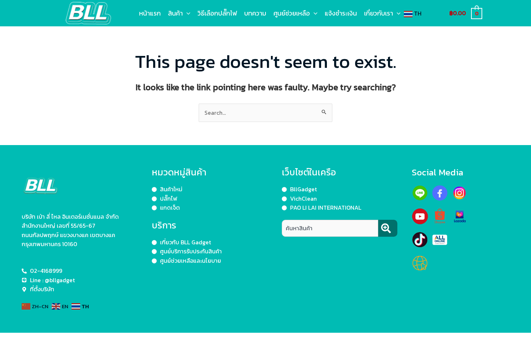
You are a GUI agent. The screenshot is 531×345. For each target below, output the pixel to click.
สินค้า (175, 13)
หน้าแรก (150, 13)
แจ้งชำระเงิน (341, 13)
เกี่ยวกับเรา (378, 13)
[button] (186, 13)
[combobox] (330, 228)
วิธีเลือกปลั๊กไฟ (217, 13)
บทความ (255, 13)
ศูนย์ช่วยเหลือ (291, 13)
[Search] (387, 228)
